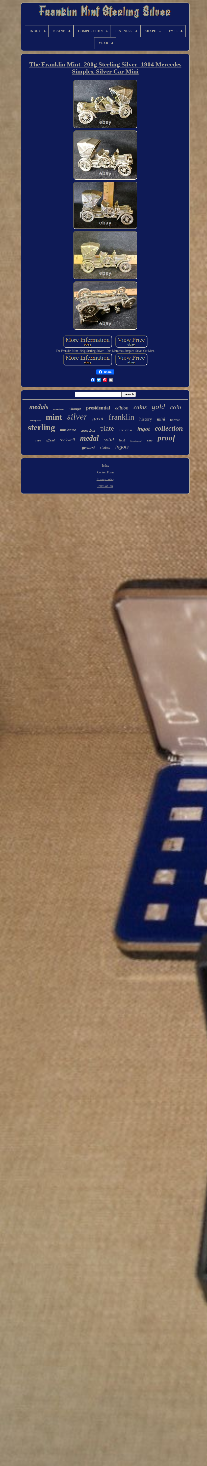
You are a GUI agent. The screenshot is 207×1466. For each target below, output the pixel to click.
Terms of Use (105, 486)
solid (109, 439)
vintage (75, 408)
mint (54, 417)
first (122, 440)
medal (89, 438)
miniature (68, 430)
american (58, 409)
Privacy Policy (105, 479)
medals (38, 406)
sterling (41, 427)
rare (38, 440)
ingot (143, 429)
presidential (98, 407)
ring (149, 440)
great (98, 419)
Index (105, 465)
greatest (88, 447)
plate (107, 428)
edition (121, 407)
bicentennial (136, 441)
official (50, 440)
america (88, 430)
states (105, 447)
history (145, 419)
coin (175, 407)
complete (35, 420)
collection (169, 428)
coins (140, 407)
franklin (121, 417)
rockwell (67, 439)
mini (161, 419)
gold (158, 406)
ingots (122, 446)
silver (77, 417)
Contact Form (105, 472)
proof (166, 437)
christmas (125, 430)
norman (175, 420)
